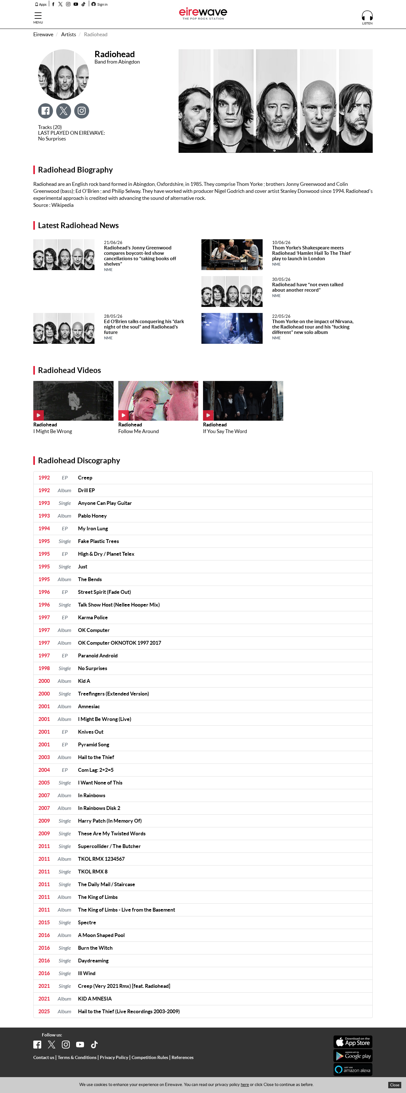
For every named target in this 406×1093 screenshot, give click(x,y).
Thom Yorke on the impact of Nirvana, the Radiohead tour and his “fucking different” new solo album (312, 329)
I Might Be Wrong (52, 431)
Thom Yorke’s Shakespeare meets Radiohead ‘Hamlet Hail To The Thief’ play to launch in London (311, 255)
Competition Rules (150, 1057)
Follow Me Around (138, 431)
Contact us (43, 1057)
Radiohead (45, 424)
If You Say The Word (225, 431)
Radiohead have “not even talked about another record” (308, 290)
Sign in (102, 4)
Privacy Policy (114, 1057)
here (245, 1084)
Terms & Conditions (77, 1057)
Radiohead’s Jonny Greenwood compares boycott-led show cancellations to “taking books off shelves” (140, 258)
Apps (42, 4)
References (182, 1057)
